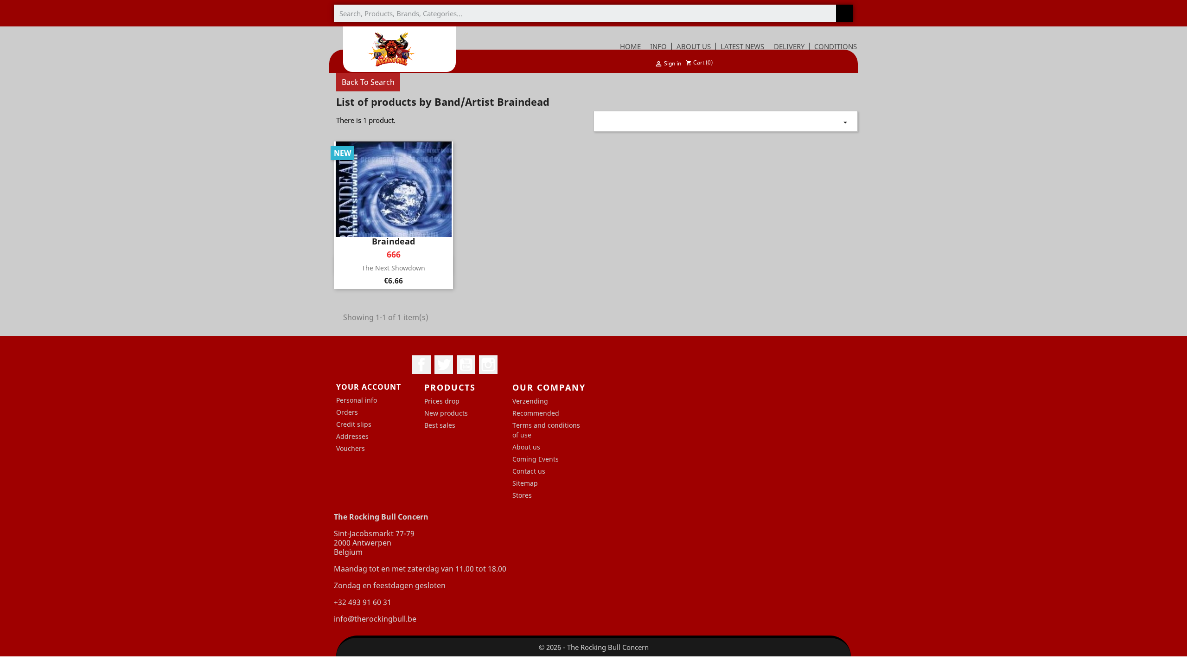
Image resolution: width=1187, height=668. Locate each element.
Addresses (352, 436)
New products (446, 413)
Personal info (356, 400)
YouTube (466, 364)
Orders (347, 412)
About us (526, 447)
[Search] (844, 13)
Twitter (443, 364)
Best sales (439, 425)
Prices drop (441, 401)
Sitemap (525, 483)
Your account (368, 387)
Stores (522, 495)
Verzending (530, 401)
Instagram (488, 364)
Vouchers (350, 448)
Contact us (528, 471)
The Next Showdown (393, 267)
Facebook (421, 364)
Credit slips (353, 424)
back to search (368, 82)
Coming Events (535, 459)
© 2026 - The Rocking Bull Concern (594, 647)
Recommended (535, 413)
